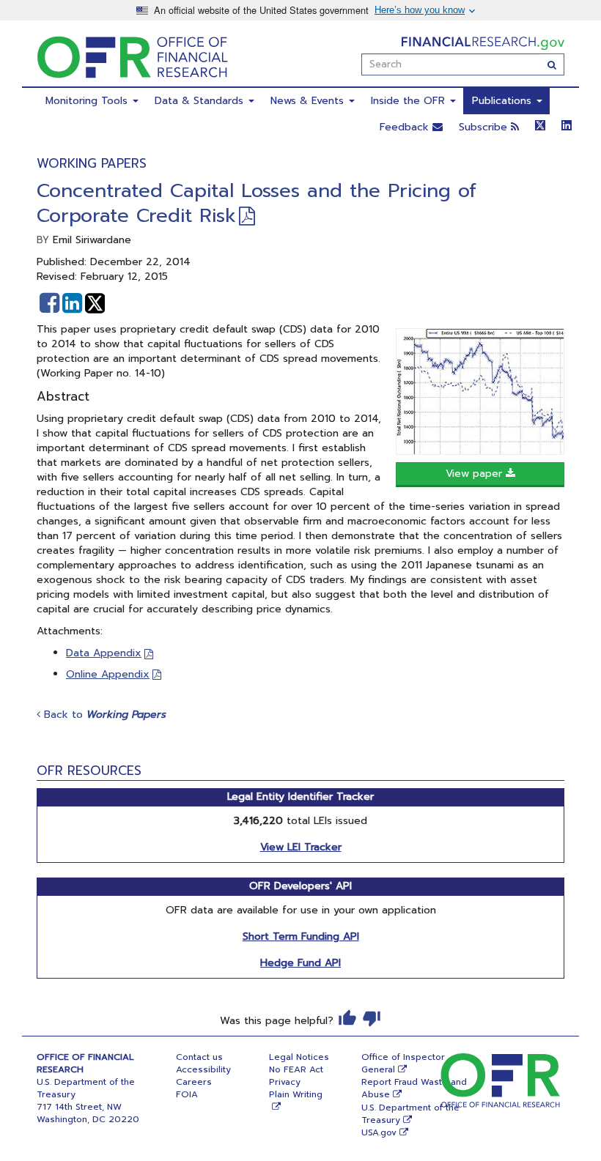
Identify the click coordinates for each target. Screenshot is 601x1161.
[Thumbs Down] (371, 1018)
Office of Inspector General (403, 1063)
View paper (476, 473)
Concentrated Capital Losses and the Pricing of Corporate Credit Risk (256, 203)
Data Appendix (103, 653)
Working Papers (92, 163)
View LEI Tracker (301, 847)
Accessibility (203, 1069)
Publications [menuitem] (503, 100)
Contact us (199, 1057)
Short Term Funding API (301, 936)
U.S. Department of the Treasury (410, 1114)
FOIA (187, 1094)
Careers (194, 1081)
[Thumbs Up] (347, 1018)
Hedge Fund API (300, 963)
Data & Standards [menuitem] (201, 100)
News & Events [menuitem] (308, 100)
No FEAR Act (296, 1069)
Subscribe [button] (485, 127)
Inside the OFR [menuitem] (410, 100)
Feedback (406, 127)
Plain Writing (295, 1094)
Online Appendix (108, 674)
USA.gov (379, 1132)
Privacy (284, 1081)
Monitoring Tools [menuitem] (88, 100)
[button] (49, 303)
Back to (103, 714)
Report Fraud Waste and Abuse (414, 1088)
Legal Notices (299, 1057)
